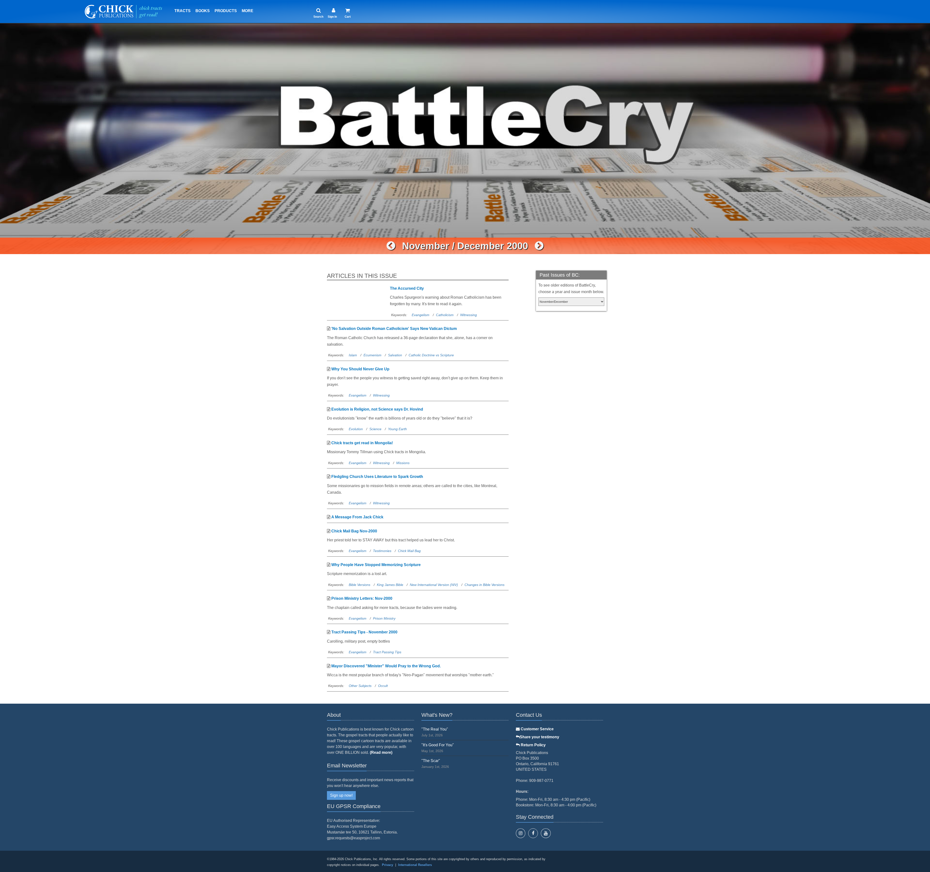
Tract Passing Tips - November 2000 (364, 632)
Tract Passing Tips (387, 652)
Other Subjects (360, 686)
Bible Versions (359, 585)
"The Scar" (430, 761)
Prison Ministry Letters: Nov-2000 (361, 598)
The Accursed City (407, 288)
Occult (383, 686)
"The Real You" (434, 729)
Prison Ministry (384, 618)
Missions (403, 463)
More (247, 11)
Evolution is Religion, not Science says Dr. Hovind (377, 409)
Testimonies (382, 551)
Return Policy (533, 745)
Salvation (395, 355)
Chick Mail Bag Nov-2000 (354, 531)
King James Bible (390, 585)
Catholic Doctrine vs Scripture (431, 355)
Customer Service (537, 729)
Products (226, 11)
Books (202, 11)
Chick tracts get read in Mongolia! (362, 443)
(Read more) (381, 752)
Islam (353, 355)
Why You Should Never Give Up (360, 369)
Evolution (356, 429)
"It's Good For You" (437, 745)
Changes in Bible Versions (484, 585)
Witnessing (468, 315)
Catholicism (445, 315)
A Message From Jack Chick (357, 517)
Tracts (182, 11)
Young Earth (397, 429)
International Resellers (415, 865)
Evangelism (420, 315)
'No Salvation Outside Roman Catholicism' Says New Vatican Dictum (394, 329)
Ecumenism (372, 355)
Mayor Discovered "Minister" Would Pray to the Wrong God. (386, 666)
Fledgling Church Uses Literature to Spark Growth (377, 477)
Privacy (387, 865)
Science (375, 429)
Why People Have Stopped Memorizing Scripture (376, 565)
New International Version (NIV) (434, 585)
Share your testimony (539, 737)
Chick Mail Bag (409, 551)
